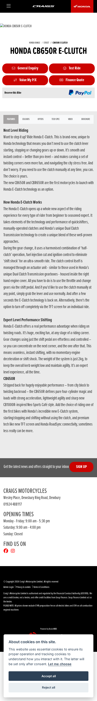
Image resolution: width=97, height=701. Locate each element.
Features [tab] (11, 119)
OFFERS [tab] (41, 119)
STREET (46, 42)
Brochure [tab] (85, 119)
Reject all (48, 687)
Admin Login (8, 587)
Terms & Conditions (41, 587)
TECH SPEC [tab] (56, 119)
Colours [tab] (26, 119)
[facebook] (7, 551)
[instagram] (14, 551)
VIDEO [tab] (70, 119)
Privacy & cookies (23, 587)
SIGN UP (81, 467)
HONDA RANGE (34, 42)
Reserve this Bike (13, 93)
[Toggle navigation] (10, 6)
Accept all (49, 676)
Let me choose (60, 664)
